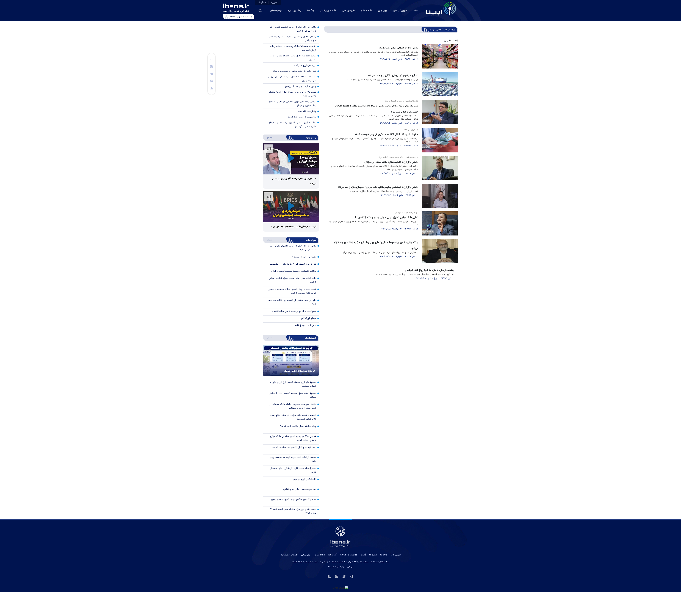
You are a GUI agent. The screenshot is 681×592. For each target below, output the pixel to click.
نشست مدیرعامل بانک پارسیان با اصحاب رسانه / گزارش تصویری (292, 48)
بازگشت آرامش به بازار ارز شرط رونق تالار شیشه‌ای (429, 270)
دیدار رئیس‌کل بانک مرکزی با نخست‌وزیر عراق (294, 71)
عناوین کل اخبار (400, 11)
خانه (415, 11)
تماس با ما (396, 555)
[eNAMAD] (340, 588)
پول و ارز (382, 11)
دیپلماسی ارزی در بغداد (305, 65)
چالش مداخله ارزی (307, 111)
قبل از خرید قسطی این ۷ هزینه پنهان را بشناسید (293, 264)
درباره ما (383, 555)
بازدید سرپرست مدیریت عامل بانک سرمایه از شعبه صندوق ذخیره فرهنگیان (293, 406)
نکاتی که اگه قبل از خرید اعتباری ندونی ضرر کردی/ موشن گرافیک (292, 29)
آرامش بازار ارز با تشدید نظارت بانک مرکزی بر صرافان (391, 162)
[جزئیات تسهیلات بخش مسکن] (291, 360)
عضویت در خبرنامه (348, 555)
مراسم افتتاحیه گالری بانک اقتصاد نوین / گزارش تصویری (292, 58)
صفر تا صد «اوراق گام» (305, 325)
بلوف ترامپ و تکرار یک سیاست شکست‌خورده (294, 447)
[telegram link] (211, 74)
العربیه (274, 2)
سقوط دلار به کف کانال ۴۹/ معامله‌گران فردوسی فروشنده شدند (386, 134)
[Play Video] (291, 159)
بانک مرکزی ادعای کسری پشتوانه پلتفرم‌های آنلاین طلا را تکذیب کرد (292, 124)
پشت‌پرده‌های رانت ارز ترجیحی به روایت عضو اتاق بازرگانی (292, 38)
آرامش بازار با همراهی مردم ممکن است (398, 48)
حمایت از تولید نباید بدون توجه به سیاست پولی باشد (293, 459)
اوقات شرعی (319, 555)
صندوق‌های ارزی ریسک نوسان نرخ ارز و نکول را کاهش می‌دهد (293, 384)
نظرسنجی (305, 555)
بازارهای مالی (348, 11)
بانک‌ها (310, 11)
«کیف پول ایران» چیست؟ (304, 257)
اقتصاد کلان (366, 11)
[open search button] (260, 10)
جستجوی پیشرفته (289, 555)
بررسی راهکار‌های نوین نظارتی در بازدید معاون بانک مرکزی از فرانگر (292, 103)
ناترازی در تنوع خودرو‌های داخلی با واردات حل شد (393, 75)
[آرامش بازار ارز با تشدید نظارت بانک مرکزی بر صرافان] (440, 168)
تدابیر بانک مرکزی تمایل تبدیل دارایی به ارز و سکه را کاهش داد (386, 217)
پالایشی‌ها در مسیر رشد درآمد (302, 117)
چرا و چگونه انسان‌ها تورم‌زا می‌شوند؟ (298, 426)
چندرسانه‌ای (275, 11)
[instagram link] (211, 66)
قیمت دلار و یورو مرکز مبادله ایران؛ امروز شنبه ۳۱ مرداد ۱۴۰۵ (293, 511)
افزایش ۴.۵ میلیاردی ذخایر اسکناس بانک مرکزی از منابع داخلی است (293, 438)
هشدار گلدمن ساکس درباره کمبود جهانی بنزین (293, 499)
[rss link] (211, 88)
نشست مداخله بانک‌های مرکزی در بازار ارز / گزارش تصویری (292, 79)
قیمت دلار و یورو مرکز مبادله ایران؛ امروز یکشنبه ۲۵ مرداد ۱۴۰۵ (292, 94)
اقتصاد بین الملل (328, 11)
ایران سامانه (333, 567)
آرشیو (363, 555)
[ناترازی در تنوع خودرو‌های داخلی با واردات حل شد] (440, 84)
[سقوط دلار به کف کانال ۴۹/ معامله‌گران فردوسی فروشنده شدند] (440, 140)
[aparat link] (211, 81)
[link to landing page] (441, 9)
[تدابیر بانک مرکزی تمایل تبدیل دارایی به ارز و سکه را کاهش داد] (440, 223)
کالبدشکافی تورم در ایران (304, 479)
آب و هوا (332, 555)
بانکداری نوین (294, 11)
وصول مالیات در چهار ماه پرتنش (300, 86)
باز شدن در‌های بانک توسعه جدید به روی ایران (293, 227)
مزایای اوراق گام (308, 318)
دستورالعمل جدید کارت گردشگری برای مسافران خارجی (293, 470)
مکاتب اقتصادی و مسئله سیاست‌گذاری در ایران (293, 271)
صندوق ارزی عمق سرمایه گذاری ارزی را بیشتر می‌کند (293, 395)
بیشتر (268, 137)
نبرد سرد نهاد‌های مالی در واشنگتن (299, 489)
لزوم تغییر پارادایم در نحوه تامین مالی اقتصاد (294, 311)
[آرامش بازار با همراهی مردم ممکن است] (440, 56)
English (262, 2)
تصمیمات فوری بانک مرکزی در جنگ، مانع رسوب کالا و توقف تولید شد (293, 417)
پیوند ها (373, 555)
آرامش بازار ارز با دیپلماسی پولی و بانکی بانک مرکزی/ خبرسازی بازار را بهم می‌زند (378, 187)
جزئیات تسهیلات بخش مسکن (299, 371)
